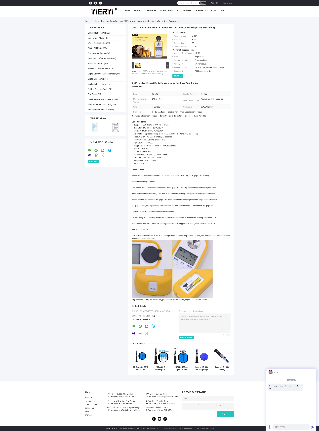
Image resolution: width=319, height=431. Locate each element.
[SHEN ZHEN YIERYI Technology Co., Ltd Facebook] (90, 3)
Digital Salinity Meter (97, 84)
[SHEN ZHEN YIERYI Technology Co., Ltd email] (91, 150)
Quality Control (184, 10)
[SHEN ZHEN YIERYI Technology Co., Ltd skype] (111, 150)
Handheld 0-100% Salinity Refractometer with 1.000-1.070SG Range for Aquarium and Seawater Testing (221, 368)
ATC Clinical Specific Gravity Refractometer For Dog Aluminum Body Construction (162, 395)
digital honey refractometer (196, 300)
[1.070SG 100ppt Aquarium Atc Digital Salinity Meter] (181, 356)
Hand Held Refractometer (111, 21)
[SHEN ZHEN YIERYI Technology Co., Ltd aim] (104, 155)
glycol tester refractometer (173, 300)
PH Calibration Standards (99, 109)
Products (138, 10)
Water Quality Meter (97, 43)
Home (127, 10)
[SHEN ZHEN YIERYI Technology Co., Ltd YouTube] (95, 3)
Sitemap (88, 415)
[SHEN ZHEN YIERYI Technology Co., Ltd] (103, 11)
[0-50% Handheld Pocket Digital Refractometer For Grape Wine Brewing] (149, 46)
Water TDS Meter (96, 63)
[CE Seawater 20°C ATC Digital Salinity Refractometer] (140, 356)
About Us (151, 10)
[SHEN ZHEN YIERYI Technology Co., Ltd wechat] (104, 150)
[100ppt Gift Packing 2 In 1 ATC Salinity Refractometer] (161, 356)
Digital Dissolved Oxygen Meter (102, 74)
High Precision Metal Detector (101, 99)
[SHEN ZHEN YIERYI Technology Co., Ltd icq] (98, 155)
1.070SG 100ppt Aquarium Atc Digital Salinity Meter (181, 368)
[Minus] (312, 372)
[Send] (313, 427)
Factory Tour (166, 10)
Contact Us (201, 10)
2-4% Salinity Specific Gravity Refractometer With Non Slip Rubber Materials (160, 402)
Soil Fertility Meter (96, 38)
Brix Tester (93, 94)
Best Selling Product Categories (102, 104)
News (213, 10)
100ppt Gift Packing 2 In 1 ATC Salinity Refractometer (161, 368)
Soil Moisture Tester (97, 53)
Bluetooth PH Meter (97, 33)
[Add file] (269, 427)
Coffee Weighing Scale (98, 89)
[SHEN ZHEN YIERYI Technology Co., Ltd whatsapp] (97, 150)
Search (202, 3)
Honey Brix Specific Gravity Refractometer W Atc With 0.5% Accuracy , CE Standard (159, 409)
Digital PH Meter (95, 48)
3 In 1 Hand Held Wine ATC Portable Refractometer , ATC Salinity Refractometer (122, 402)
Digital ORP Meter (96, 79)
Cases (222, 10)
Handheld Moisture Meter (99, 68)
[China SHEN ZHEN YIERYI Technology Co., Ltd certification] (95, 127)
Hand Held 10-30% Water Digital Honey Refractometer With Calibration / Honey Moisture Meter (124, 409)
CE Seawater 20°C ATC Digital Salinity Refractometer (140, 368)
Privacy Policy (111, 428)
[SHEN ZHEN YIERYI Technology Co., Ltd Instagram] (100, 3)
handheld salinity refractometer (148, 300)
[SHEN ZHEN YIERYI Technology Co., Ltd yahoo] (91, 155)
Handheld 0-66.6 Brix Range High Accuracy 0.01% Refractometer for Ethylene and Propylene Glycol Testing (201, 368)
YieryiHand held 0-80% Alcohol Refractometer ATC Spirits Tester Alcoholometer (122, 395)
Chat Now (214, 3)
